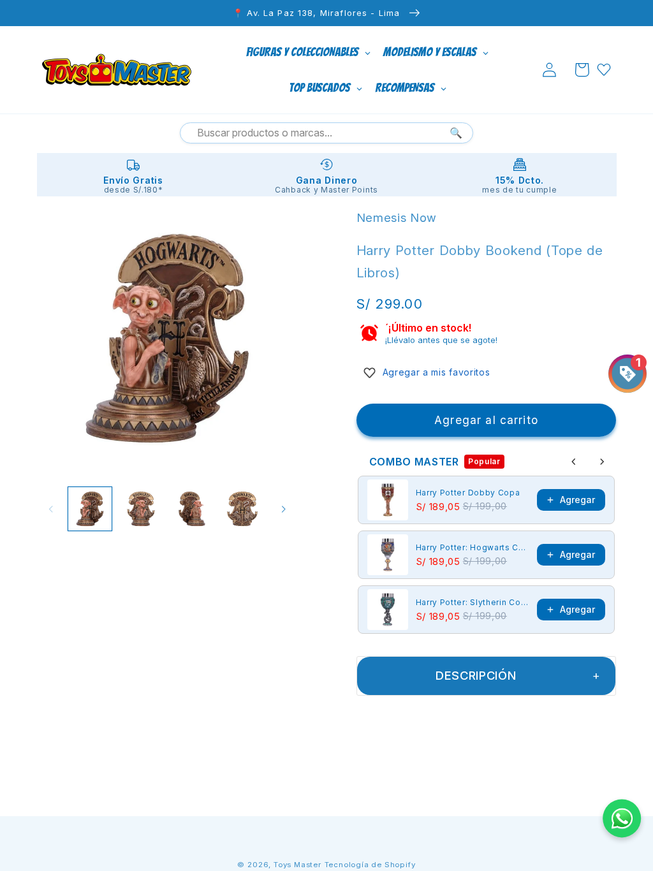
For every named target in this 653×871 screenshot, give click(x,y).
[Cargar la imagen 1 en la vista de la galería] (90, 509)
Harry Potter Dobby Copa (468, 492)
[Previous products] (574, 462)
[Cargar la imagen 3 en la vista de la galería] (192, 509)
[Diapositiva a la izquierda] (51, 509)
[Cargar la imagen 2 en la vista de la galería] (141, 509)
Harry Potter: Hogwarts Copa (473, 547)
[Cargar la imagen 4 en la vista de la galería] (242, 509)
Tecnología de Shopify (370, 864)
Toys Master (297, 864)
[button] (582, 70)
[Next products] (602, 462)
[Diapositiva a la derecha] (284, 509)
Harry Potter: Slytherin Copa (473, 602)
